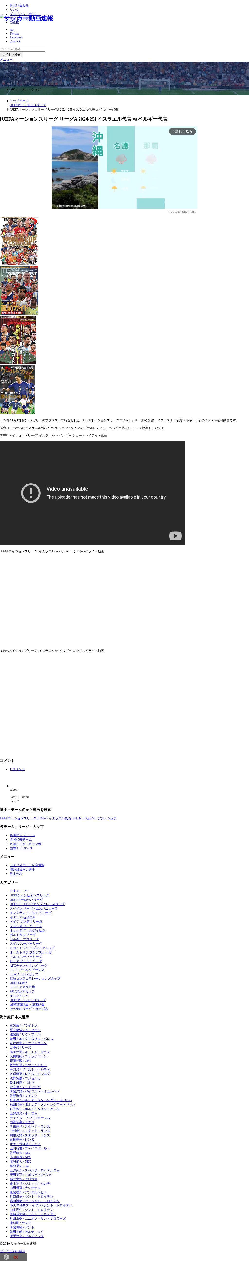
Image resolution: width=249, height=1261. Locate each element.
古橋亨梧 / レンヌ (22, 1139)
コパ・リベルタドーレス (27, 970)
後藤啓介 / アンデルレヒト (28, 1192)
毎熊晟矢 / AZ (19, 1166)
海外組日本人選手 (22, 869)
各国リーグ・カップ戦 (25, 844)
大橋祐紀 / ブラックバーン (28, 1056)
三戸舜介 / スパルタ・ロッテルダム (35, 1170)
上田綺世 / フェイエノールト (30, 1148)
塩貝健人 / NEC (20, 1161)
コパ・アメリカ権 (22, 987)
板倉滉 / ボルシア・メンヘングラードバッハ (41, 1100)
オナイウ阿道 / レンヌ (25, 1144)
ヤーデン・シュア (104, 818)
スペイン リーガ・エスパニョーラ (34, 908)
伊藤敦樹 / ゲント (22, 1227)
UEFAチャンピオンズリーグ (29, 895)
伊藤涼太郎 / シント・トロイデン (33, 1214)
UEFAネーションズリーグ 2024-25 (24, 818)
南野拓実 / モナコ (22, 1122)
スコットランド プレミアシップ (32, 948)
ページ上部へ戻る (12, 1251)
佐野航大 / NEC (20, 1153)
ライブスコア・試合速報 (27, 865)
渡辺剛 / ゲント (20, 1223)
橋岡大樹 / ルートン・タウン (30, 1052)
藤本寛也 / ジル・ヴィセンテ (30, 1183)
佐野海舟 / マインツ (23, 1096)
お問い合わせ (19, 5)
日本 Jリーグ (18, 891)
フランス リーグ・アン (26, 926)
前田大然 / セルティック (27, 1231)
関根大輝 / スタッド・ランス (30, 1135)
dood (25, 797)
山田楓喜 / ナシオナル (25, 1188)
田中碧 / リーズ (20, 1047)
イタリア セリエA (22, 917)
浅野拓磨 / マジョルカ (25, 1078)
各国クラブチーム (22, 835)
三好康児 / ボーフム (23, 1113)
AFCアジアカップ (22, 991)
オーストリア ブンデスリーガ (31, 952)
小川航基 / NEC (20, 1157)
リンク (14, 9)
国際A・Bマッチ (21, 848)
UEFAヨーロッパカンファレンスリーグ (37, 904)
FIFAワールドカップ (24, 974)
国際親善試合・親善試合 (27, 1004)
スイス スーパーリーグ (26, 943)
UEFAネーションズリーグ (28, 1000)
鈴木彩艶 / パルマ (22, 1082)
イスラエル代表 (60, 818)
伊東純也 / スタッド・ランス (30, 1126)
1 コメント (17, 769)
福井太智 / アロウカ (23, 1179)
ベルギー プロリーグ (24, 939)
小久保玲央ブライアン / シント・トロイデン (41, 1205)
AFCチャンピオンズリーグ (28, 965)
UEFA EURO (18, 983)
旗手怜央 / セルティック (27, 1236)
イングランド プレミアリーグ (31, 913)
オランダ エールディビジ (27, 930)
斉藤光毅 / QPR (20, 1060)
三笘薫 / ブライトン (23, 1025)
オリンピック (19, 995)
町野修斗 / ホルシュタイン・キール (35, 1109)
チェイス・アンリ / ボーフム (30, 1117)
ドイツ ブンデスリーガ (26, 921)
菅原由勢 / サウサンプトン (28, 1043)
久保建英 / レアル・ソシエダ (30, 1074)
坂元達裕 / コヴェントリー (28, 1065)
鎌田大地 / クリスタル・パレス (31, 1039)
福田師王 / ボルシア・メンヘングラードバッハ (42, 1104)
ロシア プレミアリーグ (26, 961)
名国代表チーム (21, 839)
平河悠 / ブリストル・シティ (30, 1069)
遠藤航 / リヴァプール (25, 1034)
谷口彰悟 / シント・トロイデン (31, 1196)
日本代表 (16, 874)
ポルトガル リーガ (23, 935)
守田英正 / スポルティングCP (30, 1174)
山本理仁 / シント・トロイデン (31, 1210)
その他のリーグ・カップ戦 (29, 1009)
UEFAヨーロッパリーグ (26, 899)
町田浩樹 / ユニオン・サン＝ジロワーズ (38, 1218)
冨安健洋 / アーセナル (25, 1030)
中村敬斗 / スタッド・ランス (30, 1131)
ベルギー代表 (81, 818)
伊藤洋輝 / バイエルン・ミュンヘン (35, 1091)
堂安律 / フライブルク (25, 1087)
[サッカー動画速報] (26, 18)
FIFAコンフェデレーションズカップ (35, 978)
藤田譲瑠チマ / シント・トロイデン (35, 1201)
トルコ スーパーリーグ (26, 956)
